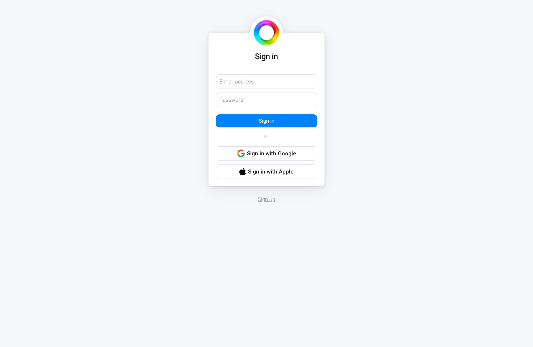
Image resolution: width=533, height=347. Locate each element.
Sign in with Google (271, 153)
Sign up (266, 199)
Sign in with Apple (271, 171)
